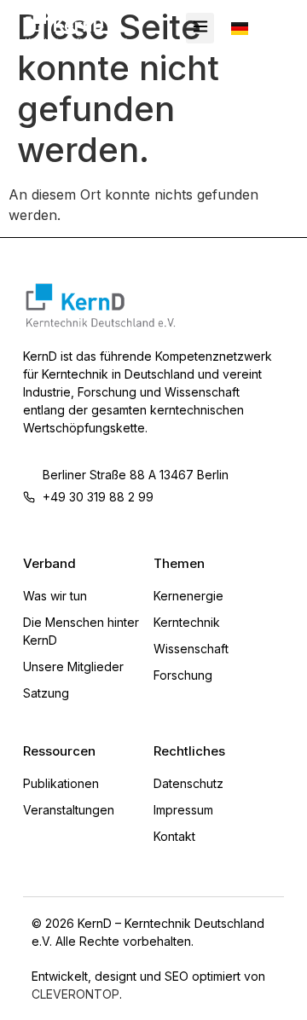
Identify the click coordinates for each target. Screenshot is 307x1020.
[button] (200, 28)
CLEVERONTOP (75, 994)
